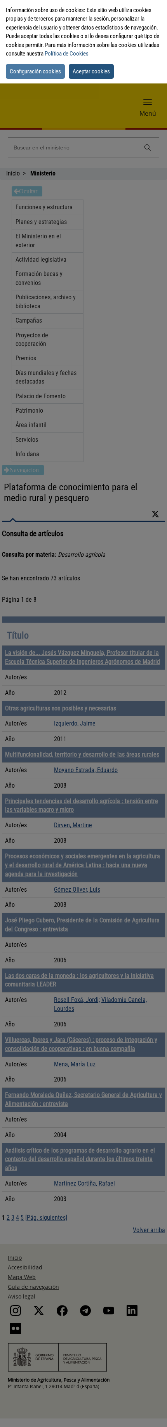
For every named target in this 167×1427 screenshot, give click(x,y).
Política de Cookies (67, 53)
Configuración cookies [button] (35, 71)
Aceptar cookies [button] (91, 71)
